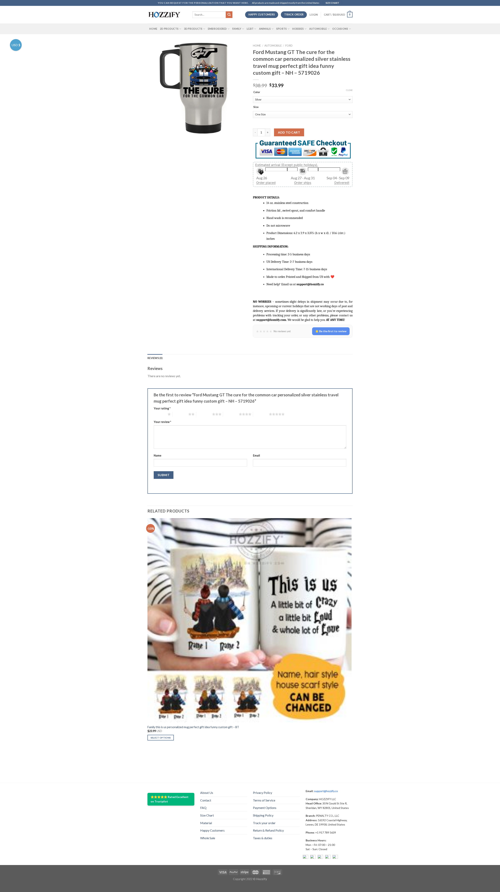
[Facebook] (305, 857)
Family (236, 28)
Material (206, 823)
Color (256, 92)
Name (157, 455)
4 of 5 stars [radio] (231, 414)
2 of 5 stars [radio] (180, 414)
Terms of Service (264, 800)
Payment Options (264, 807)
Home (153, 28)
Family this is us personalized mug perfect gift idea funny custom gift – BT (193, 727)
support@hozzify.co (326, 791)
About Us (206, 792)
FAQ (203, 807)
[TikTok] (335, 857)
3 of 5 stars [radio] (204, 414)
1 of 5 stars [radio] (160, 414)
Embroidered (217, 28)
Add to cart (289, 132)
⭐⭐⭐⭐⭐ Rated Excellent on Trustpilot (169, 799)
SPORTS (281, 28)
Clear (349, 90)
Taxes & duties (262, 838)
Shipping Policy (263, 815)
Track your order (264, 823)
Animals (265, 28)
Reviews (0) (154, 358)
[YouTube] (320, 857)
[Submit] (229, 14)
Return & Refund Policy (268, 830)
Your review (162, 422)
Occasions (340, 28)
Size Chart (207, 815)
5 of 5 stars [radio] (261, 414)
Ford (289, 45)
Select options (161, 737)
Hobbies (298, 28)
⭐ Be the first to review (330, 331)
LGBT (250, 28)
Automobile (318, 28)
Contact (205, 800)
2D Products (169, 28)
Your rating (162, 408)
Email (256, 455)
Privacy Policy (262, 792)
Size (256, 107)
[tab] (154, 358)
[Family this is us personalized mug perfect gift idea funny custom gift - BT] (249, 620)
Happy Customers (212, 830)
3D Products (193, 28)
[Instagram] (313, 857)
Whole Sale (207, 838)
